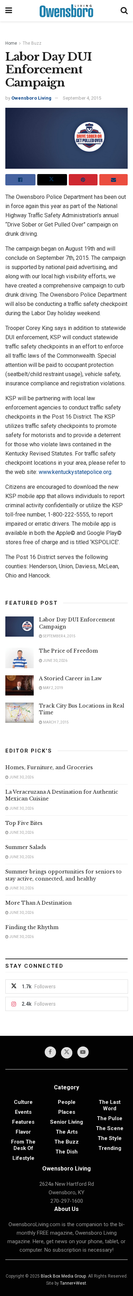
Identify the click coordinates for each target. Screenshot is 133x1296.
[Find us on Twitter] (66, 1052)
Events (23, 1112)
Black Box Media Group (63, 1276)
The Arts (67, 1132)
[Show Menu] (8, 10)
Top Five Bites (24, 823)
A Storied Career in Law (70, 678)
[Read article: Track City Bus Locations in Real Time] (19, 713)
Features (23, 1122)
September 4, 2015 (82, 98)
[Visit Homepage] (66, 11)
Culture (23, 1102)
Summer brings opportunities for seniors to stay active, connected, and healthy (63, 875)
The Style (110, 1138)
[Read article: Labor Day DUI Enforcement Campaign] (19, 626)
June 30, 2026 (54, 661)
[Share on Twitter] (52, 179)
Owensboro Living (31, 98)
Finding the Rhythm (32, 927)
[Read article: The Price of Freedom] (19, 658)
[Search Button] (124, 10)
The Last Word (110, 1105)
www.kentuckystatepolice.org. (75, 472)
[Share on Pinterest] (83, 179)
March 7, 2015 (55, 722)
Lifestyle (23, 1158)
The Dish (66, 1152)
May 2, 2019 (52, 688)
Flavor (23, 1132)
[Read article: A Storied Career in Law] (19, 685)
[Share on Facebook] (20, 179)
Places (66, 1112)
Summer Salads (25, 847)
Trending (109, 1148)
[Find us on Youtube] (83, 1052)
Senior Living (66, 1122)
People (67, 1102)
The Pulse (109, 1118)
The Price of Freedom (68, 651)
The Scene (109, 1128)
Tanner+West (73, 1283)
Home (11, 43)
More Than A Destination (38, 903)
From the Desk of (23, 1145)
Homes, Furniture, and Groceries (49, 767)
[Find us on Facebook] (50, 1052)
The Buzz (32, 43)
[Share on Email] (113, 179)
